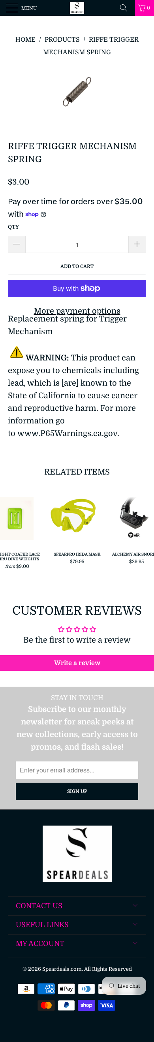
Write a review (77, 663)
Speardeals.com (62, 969)
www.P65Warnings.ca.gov (67, 433)
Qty (13, 227)
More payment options (77, 311)
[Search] (126, 7)
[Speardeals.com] (77, 8)
